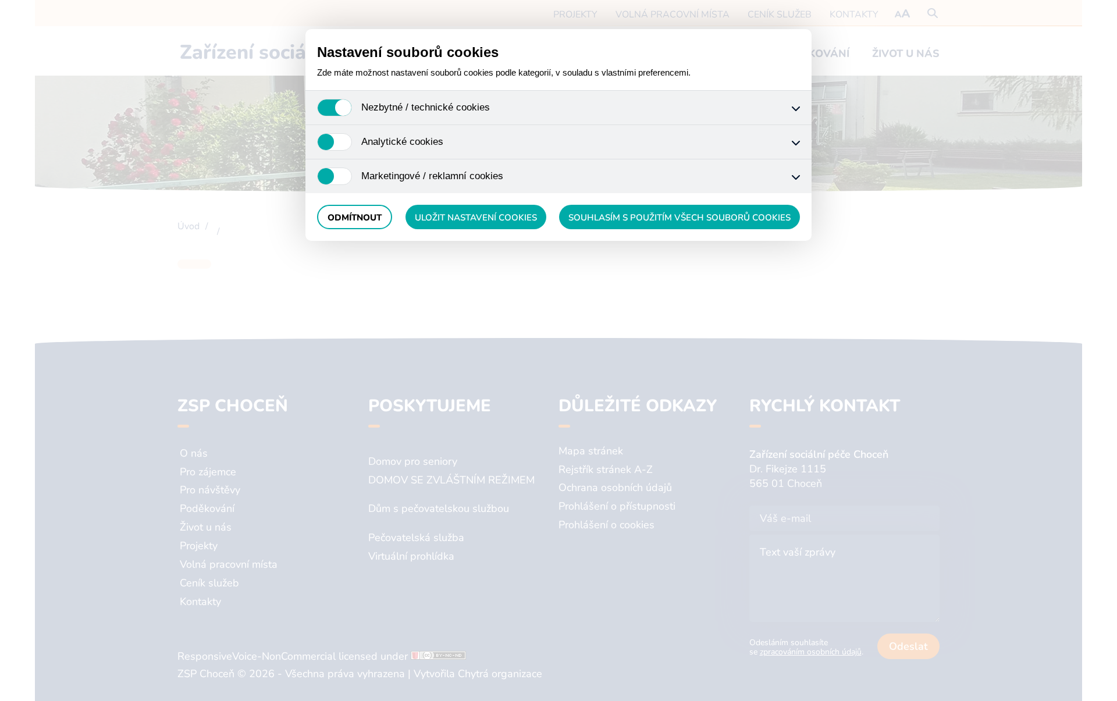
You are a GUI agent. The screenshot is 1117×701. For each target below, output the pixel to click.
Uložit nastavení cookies (476, 217)
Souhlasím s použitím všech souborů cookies (679, 217)
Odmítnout (355, 217)
